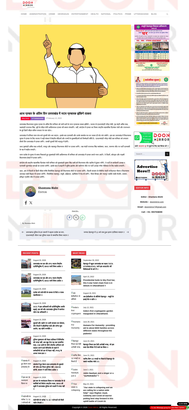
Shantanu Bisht (29, 223)
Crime (52, 14)
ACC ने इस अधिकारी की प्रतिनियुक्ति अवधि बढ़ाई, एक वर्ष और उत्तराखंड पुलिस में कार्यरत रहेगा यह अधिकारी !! (49, 309)
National (106, 14)
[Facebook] (26, 203)
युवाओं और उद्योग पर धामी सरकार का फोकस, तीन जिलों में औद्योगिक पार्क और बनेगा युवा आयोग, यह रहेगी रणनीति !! (49, 326)
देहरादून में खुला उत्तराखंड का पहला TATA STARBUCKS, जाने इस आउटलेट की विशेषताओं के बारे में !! (98, 266)
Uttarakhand (141, 14)
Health (94, 14)
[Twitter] (31, 203)
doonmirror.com (157, 202)
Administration (37, 14)
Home (24, 14)
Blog (154, 14)
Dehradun (63, 14)
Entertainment (80, 14)
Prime (128, 14)
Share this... (75, 211)
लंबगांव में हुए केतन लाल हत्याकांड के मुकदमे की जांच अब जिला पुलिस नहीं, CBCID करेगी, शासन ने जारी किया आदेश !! (48, 367)
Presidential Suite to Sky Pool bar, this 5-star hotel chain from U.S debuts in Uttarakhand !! (99, 283)
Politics (117, 14)
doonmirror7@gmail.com (155, 207)
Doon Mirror (93, 407)
